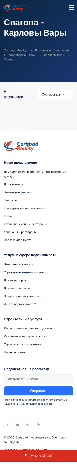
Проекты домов (14, 352)
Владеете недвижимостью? (23, 296)
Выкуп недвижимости (19, 264)
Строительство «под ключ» (22, 344)
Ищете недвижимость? (20, 304)
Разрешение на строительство (25, 336)
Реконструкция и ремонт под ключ (28, 328)
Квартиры (10, 200)
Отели (8, 216)
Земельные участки (17, 192)
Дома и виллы (14, 184)
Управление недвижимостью (24, 272)
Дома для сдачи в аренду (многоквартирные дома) (35, 174)
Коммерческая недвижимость (24, 208)
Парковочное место (17, 240)
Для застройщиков (17, 288)
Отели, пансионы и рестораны (25, 224)
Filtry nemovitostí (38, 455)
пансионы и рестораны (20, 232)
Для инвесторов (15, 280)
